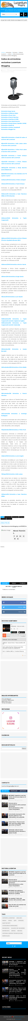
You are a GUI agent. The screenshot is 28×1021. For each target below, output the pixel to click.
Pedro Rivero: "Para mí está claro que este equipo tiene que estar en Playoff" (17, 823)
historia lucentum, (5, 71)
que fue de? (6, 923)
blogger (5, 583)
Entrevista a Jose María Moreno (10, 121)
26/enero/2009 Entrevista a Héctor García (13, 264)
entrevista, (19, 70)
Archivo (23, 791)
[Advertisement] (14, 37)
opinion (20, 920)
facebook (23, 583)
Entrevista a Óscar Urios (8, 115)
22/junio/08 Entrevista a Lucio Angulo (12, 456)
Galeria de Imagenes (18, 928)
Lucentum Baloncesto (8, 700)
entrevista (8, 52)
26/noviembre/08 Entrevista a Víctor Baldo (13, 367)
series (13, 930)
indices (9, 54)
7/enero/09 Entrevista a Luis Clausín (12, 296)
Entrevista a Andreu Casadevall (10, 127)
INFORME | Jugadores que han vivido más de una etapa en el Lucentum (17, 797)
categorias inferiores (9, 925)
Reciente (5, 791)
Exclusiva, (24, 70)
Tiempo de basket (7, 703)
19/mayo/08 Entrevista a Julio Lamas (12, 474)
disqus (14, 583)
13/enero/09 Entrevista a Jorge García (12, 276)
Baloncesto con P (6, 701)
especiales (5, 935)
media (4, 920)
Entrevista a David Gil (7, 125)
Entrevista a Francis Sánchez (9, 117)
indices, (12, 71)
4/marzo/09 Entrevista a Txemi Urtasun (13, 184)
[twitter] (15, 946)
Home (3, 52)
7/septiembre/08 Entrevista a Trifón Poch (13, 429)
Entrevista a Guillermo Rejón (9, 113)
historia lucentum (8, 918)
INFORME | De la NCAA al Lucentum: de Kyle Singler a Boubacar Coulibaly (16, 892)
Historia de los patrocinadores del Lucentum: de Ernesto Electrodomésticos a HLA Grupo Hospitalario (17, 972)
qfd (15, 920)
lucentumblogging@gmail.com (10, 786)
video (10, 920)
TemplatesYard (19, 1016)
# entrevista (8, 517)
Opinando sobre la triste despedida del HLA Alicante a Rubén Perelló (17, 831)
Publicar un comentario (8, 589)
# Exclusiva (15, 517)
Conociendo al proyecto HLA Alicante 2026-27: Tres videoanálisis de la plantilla (17, 815)
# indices (9, 518)
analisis (19, 918)
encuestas (5, 928)
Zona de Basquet (6, 699)
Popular (14, 791)
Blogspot (18, 1019)
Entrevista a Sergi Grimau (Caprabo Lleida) (13, 123)
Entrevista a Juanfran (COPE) (9, 119)
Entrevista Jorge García (8, 111)
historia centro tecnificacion (12, 933)
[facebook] (12, 946)
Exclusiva (15, 52)
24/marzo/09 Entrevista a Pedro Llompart (13, 179)
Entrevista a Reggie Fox (8, 129)
